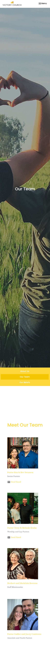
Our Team (25, 376)
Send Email (16, 482)
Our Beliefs (24, 382)
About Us (24, 371)
